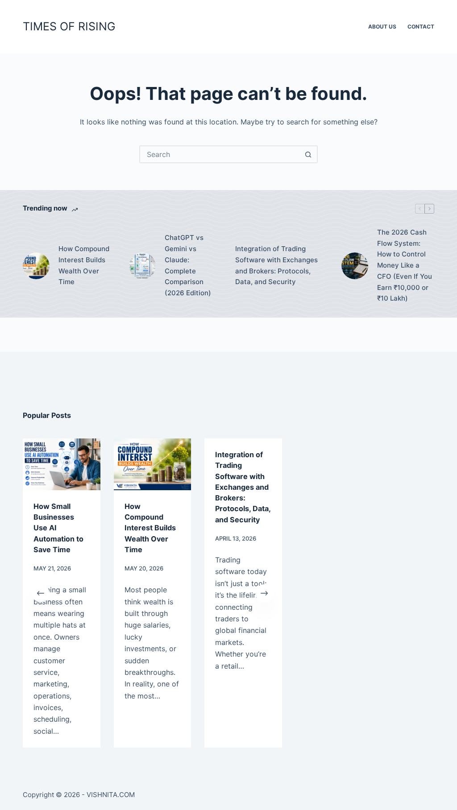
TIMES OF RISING (69, 26)
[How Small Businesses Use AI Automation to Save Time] (61, 464)
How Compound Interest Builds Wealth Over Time (83, 265)
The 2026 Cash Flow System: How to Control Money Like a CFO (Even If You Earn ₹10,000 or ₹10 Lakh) (404, 265)
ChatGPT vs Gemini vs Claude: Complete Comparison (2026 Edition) (188, 265)
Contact (420, 26)
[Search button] (308, 154)
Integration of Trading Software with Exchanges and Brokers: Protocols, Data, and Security (276, 265)
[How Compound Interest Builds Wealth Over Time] (36, 265)
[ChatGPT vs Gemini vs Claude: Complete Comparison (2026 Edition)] (142, 265)
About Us (382, 26)
